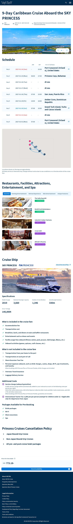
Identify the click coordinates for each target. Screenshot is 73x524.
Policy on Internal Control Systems (11, 506)
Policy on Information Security (10, 501)
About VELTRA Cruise (7, 479)
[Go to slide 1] (61, 50)
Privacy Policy (5, 496)
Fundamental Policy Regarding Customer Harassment (16, 509)
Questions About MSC (7, 484)
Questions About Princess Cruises (10, 487)
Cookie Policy (5, 498)
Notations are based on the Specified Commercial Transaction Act (19, 517)
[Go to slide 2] (62, 50)
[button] (36, 69)
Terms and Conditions (8, 514)
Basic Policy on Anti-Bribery (9, 504)
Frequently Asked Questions (9, 481)
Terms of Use (5, 512)
